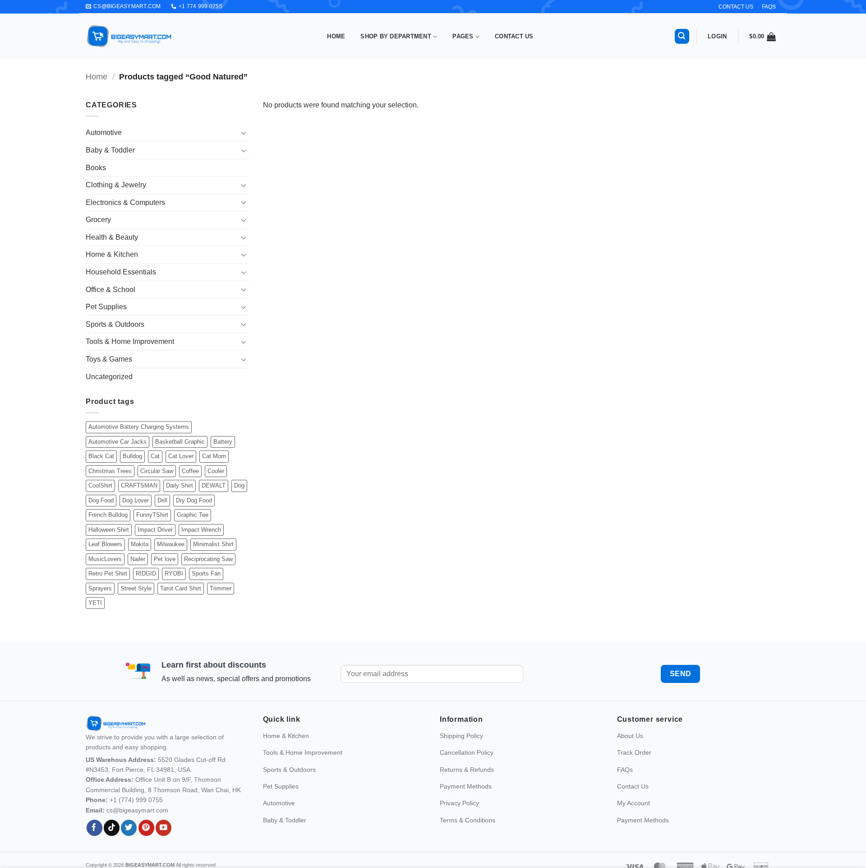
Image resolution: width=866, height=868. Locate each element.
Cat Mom (214, 456)
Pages (462, 36)
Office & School (110, 289)
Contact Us (514, 36)
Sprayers (100, 588)
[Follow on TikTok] (112, 828)
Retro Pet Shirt (107, 573)
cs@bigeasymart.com (137, 810)
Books (96, 168)
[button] (682, 36)
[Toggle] (244, 132)
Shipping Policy (461, 735)
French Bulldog (108, 514)
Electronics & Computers (125, 202)
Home (336, 36)
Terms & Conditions (467, 820)
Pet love (164, 559)
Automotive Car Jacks (117, 441)
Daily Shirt (179, 485)
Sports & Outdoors (115, 324)
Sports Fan (206, 573)
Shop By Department (395, 36)
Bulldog (132, 456)
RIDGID (146, 573)
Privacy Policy (459, 803)
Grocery (98, 219)
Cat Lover (180, 456)
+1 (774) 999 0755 (136, 799)
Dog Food (101, 500)
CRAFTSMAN (139, 485)
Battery (222, 441)
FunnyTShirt (152, 514)
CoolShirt (100, 485)
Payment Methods (466, 786)
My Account (633, 803)
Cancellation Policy (466, 752)
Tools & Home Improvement (130, 341)
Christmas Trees (110, 471)
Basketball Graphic (180, 441)
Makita (139, 544)
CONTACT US (736, 7)
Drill (162, 500)
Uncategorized (109, 377)
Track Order (634, 752)
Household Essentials (121, 272)
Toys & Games (109, 359)
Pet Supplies (106, 307)
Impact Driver (155, 529)
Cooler (215, 471)
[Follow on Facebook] (94, 828)
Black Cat (101, 456)
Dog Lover (135, 500)
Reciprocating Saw (208, 559)
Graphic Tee (192, 514)
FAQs (769, 7)
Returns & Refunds (467, 769)
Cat (155, 456)
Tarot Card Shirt (180, 588)
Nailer (137, 559)
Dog (239, 485)
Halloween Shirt (108, 529)
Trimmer (220, 588)
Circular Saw (156, 471)
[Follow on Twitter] (129, 828)
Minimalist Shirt (213, 544)
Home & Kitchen (112, 254)
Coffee (190, 471)
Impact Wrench (201, 529)
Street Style (136, 588)
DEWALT (214, 485)
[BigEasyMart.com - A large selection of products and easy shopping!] (129, 36)
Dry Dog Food (194, 500)
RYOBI (174, 573)
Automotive (104, 132)
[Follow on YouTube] (163, 828)
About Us (630, 735)
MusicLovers (105, 559)
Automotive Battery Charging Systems (138, 426)
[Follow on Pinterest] (146, 828)
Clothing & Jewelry (116, 185)
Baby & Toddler (110, 150)
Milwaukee (170, 544)
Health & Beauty (112, 237)
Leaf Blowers (105, 544)
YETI (95, 602)
